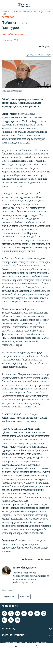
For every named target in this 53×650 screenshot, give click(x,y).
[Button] (45, 46)
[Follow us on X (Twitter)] (11, 613)
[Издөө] (37, 646)
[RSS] (11, 620)
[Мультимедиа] (16, 646)
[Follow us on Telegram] (24, 613)
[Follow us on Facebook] (4, 613)
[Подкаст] (17, 620)
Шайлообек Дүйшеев (12, 34)
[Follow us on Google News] (30, 613)
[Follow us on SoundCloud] (37, 613)
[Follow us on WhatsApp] (4, 620)
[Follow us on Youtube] (17, 613)
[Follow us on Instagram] (43, 613)
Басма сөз (8, 17)
